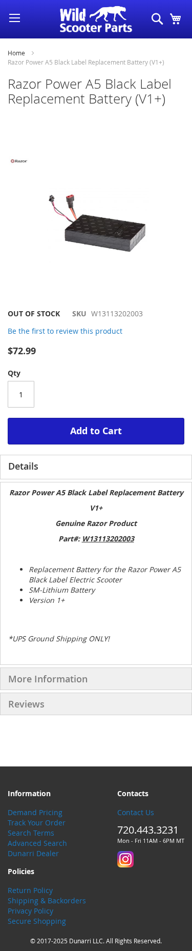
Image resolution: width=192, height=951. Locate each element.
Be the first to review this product (65, 331)
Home (16, 53)
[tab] (96, 467)
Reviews (26, 704)
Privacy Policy (30, 911)
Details (23, 466)
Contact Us (135, 812)
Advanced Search (37, 843)
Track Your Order (37, 822)
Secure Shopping (37, 921)
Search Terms (31, 833)
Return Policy (30, 890)
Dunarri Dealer (33, 853)
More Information (48, 679)
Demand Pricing (35, 812)
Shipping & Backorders (47, 900)
